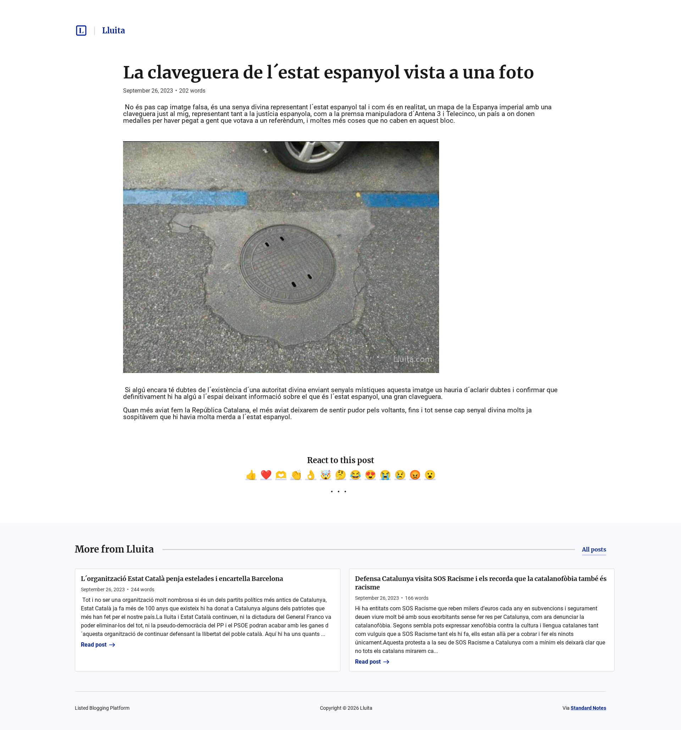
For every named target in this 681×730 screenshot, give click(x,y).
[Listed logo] (81, 30)
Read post (93, 644)
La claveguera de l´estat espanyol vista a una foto (328, 72)
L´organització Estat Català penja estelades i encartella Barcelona (182, 579)
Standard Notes (588, 708)
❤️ (266, 475)
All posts (594, 549)
